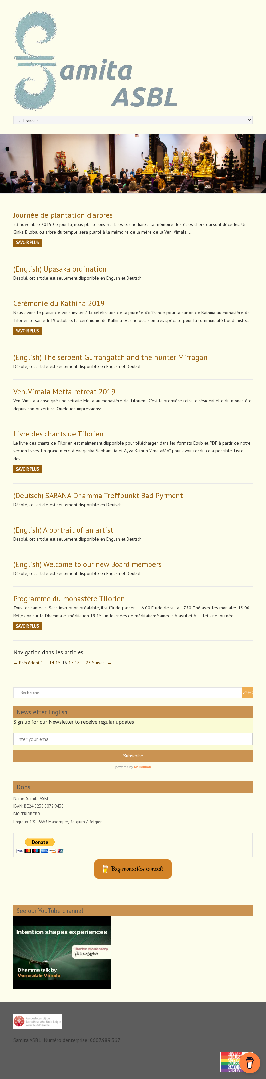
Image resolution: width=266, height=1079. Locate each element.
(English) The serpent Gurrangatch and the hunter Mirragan (110, 357)
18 (77, 663)
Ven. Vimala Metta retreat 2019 (64, 391)
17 (70, 663)
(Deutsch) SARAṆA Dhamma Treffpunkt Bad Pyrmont (98, 495)
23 (88, 663)
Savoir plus (27, 242)
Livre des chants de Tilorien (58, 433)
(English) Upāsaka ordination (60, 269)
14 (51, 663)
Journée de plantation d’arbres (63, 215)
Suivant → (102, 663)
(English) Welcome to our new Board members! (88, 564)
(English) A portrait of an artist (63, 529)
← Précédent (26, 663)
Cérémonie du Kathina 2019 (59, 303)
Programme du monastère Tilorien (69, 598)
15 (58, 663)
